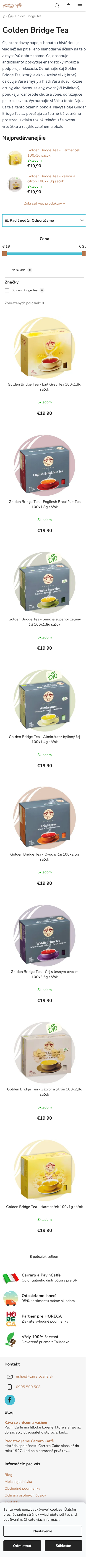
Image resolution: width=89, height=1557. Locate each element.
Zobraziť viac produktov (43, 203)
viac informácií (47, 1519)
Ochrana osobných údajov (25, 1495)
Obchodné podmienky (22, 1488)
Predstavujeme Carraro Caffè (29, 1441)
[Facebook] (10, 1400)
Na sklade (21, 270)
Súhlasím (63, 1545)
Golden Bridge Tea (27, 290)
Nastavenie (42, 1531)
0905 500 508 (28, 1386)
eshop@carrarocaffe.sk (34, 1376)
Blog (8, 1474)
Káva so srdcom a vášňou (26, 1423)
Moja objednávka (18, 1481)
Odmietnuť (22, 1545)
